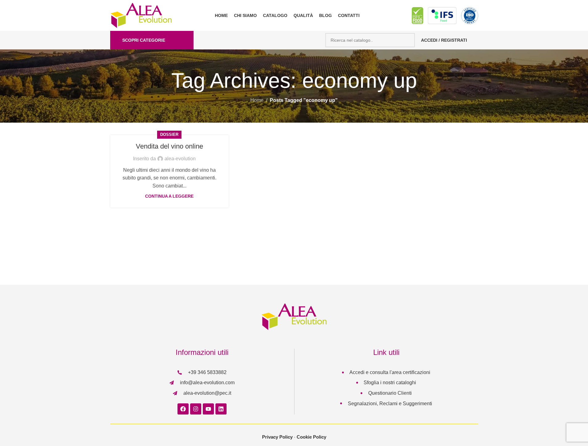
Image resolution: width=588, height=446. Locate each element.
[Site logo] (141, 15)
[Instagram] (195, 408)
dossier (169, 134)
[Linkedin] (221, 408)
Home (257, 100)
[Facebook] (183, 408)
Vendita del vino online (169, 146)
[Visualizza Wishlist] (475, 40)
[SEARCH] (408, 40)
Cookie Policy (311, 437)
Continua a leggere (169, 196)
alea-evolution (180, 158)
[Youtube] (208, 408)
